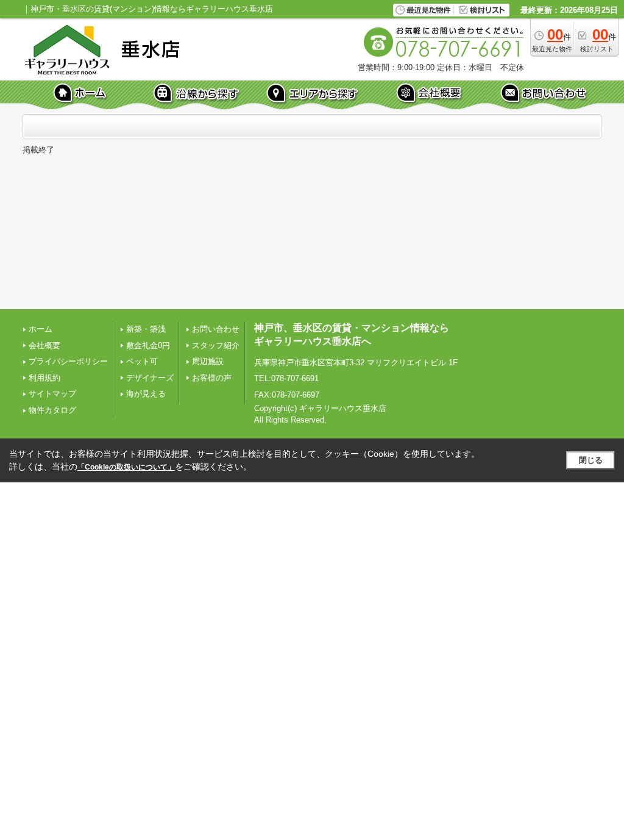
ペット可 (142, 361)
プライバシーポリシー (68, 361)
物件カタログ (52, 410)
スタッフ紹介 (215, 345)
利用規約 (44, 377)
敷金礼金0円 (148, 345)
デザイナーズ (150, 377)
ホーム (40, 329)
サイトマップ (52, 393)
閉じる (591, 460)
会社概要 (44, 345)
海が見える (146, 393)
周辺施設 (208, 361)
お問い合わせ (215, 329)
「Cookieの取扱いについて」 (126, 467)
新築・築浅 (146, 329)
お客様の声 (212, 377)
